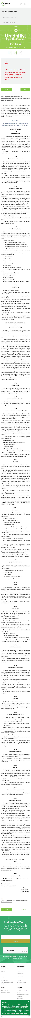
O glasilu (3, 971)
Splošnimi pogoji (17, 956)
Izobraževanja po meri (21, 971)
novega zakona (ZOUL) (15, 1004)
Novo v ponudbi (4, 980)
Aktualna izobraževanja (22, 969)
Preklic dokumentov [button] (8, 22)
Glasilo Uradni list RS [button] (8, 17)
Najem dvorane (20, 973)
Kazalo (7, 90)
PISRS (6, 79)
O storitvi (19, 980)
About (23, 990)
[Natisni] (25, 89)
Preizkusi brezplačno (21, 982)
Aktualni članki (4, 990)
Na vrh (23, 909)
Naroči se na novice (5, 992)
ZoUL (13, 72)
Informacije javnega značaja (23, 994)
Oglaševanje (19, 996)
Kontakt (19, 992)
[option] (15, 44)
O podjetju (19, 990)
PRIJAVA (15, 941)
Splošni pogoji (20, 998)
